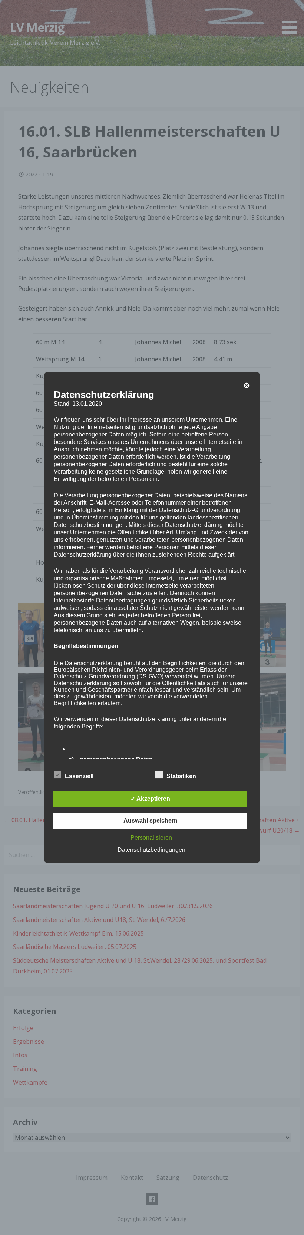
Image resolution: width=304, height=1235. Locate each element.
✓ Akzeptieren (150, 799)
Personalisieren (151, 837)
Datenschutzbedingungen (151, 850)
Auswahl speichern (150, 820)
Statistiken (181, 776)
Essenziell (79, 776)
